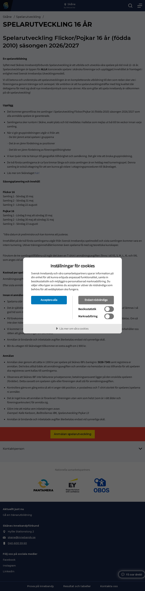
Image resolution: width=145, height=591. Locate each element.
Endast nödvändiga (96, 300)
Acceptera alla (49, 300)
